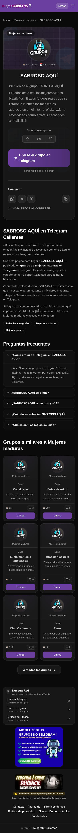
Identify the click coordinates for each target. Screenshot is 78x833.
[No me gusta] (50, 138)
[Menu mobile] (72, 6)
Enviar (62, 6)
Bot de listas (39, 816)
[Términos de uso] (39, 782)
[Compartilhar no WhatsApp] (12, 199)
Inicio (6, 20)
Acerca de (34, 806)
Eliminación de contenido (54, 811)
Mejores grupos (15, 330)
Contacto (18, 806)
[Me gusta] (28, 138)
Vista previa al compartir (32, 208)
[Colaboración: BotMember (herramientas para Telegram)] (39, 747)
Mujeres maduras (25, 20)
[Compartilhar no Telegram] (22, 199)
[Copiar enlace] (66, 199)
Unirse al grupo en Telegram (35, 158)
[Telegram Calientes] (17, 6)
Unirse (20, 515)
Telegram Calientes (45, 827)
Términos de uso (54, 806)
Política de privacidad (21, 811)
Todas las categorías (17, 323)
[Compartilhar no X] (31, 199)
